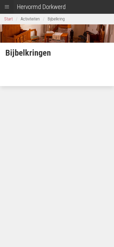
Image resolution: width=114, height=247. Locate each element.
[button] (7, 7)
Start (8, 18)
